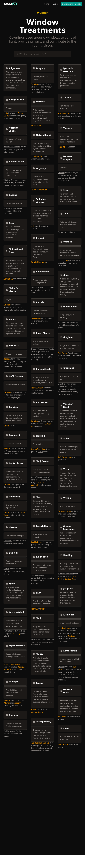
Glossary (43, 12)
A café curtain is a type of (15, 385)
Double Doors (36, 542)
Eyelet (60, 384)
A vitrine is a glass (67, 506)
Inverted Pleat (64, 628)
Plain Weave (36, 318)
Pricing (46, 4)
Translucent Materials (40, 743)
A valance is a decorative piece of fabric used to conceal (69, 253)
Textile (6, 208)
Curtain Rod (63, 260)
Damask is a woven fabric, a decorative (14, 724)
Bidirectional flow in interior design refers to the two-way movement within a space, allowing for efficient (15, 267)
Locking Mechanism (12, 664)
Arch (33, 226)
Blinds (62, 680)
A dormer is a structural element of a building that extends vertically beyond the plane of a (42, 115)
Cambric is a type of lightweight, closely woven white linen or (14, 418)
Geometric (8, 540)
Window (7, 448)
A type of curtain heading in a (67, 316)
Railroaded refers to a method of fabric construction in (42, 568)
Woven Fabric (63, 113)
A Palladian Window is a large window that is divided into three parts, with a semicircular (42, 215)
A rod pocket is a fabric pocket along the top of (41, 413)
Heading (34, 359)
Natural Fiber (63, 744)
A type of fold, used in (15, 354)
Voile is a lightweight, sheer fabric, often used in (69, 449)
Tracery (17, 703)
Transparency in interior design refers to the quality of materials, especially (42, 734)
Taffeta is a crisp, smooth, (67, 107)
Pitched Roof (36, 125)
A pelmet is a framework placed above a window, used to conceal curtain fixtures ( (42, 251)
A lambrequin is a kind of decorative (69, 660)
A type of (9, 299)
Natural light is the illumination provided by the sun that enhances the (42, 147)
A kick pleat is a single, (69, 623)
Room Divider (36, 477)
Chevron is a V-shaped (15, 535)
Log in (55, 4)
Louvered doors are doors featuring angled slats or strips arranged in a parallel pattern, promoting (69, 706)
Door (42, 608)
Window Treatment (12, 147)
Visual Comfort (37, 156)
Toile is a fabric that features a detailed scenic (68, 224)
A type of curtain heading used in (40, 281)
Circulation (8, 278)
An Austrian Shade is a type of (15, 140)
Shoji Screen (36, 639)
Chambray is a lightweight (12, 506)
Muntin (7, 703)
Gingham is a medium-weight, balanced (69, 346)
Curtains (7, 304)
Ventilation (62, 716)
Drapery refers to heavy (40, 77)
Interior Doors (37, 712)
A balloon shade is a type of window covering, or (14, 172)
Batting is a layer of (14, 203)
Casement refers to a (14, 443)
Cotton (6, 425)
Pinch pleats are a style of (40, 342)
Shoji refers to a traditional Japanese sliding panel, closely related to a (41, 630)
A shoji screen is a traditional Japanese (41, 470)
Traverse (63, 168)
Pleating (7, 359)
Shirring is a (38, 444)
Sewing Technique (38, 449)
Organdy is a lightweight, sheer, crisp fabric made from (40, 181)
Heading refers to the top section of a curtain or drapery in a (69, 566)
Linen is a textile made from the (69, 738)
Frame (8, 451)
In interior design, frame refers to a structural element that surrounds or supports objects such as (42, 698)
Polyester (43, 189)
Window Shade (37, 387)
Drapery (34, 349)
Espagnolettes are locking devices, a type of (15, 656)
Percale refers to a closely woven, (40, 311)
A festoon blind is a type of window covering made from (14, 623)
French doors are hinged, (40, 535)
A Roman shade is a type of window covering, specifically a (42, 380)
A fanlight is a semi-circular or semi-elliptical (14, 692)
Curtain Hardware (38, 262)
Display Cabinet (64, 511)
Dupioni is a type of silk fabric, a (14, 562)
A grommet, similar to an (69, 377)
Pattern (61, 232)
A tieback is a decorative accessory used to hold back (69, 139)
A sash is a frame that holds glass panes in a (42, 602)
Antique (9, 108)
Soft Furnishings (65, 457)
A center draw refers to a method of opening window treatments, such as (14, 475)
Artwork (34, 709)
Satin (6, 113)
